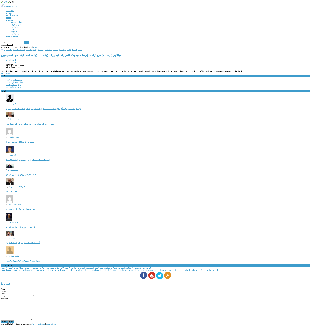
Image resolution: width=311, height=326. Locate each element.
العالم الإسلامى (74, 270)
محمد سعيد (12, 238)
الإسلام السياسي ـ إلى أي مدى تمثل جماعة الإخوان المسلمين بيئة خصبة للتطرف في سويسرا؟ (43, 109)
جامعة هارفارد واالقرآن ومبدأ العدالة (20, 142)
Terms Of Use (51, 324)
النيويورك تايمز (7, 270)
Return (35, 47)
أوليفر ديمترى (13, 256)
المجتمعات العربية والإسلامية (82, 268)
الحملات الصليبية (110, 268)
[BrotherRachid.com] (9, 6)
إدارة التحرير (11, 60)
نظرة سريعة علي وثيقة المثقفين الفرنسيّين (23, 261)
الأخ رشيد (13, 155)
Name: (3, 289)
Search (26, 42)
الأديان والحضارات (164, 270)
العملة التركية (86, 270)
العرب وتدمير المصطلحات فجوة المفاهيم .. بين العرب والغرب (30, 124)
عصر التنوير (99, 268)
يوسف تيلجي (14, 137)
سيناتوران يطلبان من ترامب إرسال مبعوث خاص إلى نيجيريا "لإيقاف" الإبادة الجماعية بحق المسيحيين (61, 55)
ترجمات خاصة (13, 87)
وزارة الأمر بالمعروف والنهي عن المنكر (28, 270)
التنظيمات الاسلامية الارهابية (207, 270)
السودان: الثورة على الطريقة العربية (20, 227)
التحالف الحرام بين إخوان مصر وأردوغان (22, 175)
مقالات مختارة (14, 82)
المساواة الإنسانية (32, 268)
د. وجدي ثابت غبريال (16, 186)
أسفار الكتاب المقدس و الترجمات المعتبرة (23, 243)
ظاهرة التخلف (189, 270)
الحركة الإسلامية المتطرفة (125, 270)
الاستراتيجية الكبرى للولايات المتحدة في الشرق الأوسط (28, 160)
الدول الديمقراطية (99, 270)
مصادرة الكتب (50, 270)
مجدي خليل (14, 119)
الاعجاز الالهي (65, 268)
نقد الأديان (111, 270)
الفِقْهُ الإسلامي (178, 270)
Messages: (5, 298)
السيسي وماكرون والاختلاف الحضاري (21, 209)
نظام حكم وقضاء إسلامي (49, 268)
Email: (3, 294)
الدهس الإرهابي (7, 268)
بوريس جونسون (143, 270)
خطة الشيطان (11, 191)
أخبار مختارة (11, 63)
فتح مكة (153, 270)
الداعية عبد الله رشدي (142, 268)
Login (3, 4)
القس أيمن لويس (15, 204)
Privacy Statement (38, 324)
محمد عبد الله (13, 222)
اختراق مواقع (19, 268)
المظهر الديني (62, 270)
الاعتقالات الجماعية (125, 268)
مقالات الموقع (14, 80)
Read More (5, 73)
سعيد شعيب (13, 170)
